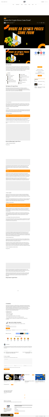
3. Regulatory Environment (23, 75)
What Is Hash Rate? (40, 84)
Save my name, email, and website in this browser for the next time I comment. (12, 367)
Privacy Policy (2, 415)
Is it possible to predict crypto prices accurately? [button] (15, 293)
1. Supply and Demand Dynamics (12, 81)
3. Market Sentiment (10, 79)
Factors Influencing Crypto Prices (11, 80)
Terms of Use (6, 415)
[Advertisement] (24, 10)
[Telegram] (44, 54)
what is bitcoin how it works (41, 81)
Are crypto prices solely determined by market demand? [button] (16, 281)
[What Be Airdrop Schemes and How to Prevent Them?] (30, 377)
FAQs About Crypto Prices (22, 82)
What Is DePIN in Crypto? (9, 313)
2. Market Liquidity (22, 74)
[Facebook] (35, 54)
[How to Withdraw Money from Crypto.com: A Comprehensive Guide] (40, 377)
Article (5, 18)
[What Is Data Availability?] (19, 377)
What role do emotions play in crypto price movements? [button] (16, 296)
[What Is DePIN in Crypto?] (9, 377)
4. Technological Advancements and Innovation (24, 77)
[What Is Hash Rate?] (35, 84)
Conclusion (20, 83)
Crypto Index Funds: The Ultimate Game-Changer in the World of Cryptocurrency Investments (8, 391)
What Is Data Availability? (9, 314)
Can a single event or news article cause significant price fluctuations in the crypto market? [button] (16, 291)
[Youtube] (41, 54)
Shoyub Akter (7, 22)
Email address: (7, 325)
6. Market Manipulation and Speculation (23, 80)
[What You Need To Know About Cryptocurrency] (35, 87)
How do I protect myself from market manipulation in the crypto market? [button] (17, 299)
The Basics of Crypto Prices (10, 75)
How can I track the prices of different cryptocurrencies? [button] (16, 288)
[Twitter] (38, 54)
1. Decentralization (10, 76)
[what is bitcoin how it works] (35, 81)
